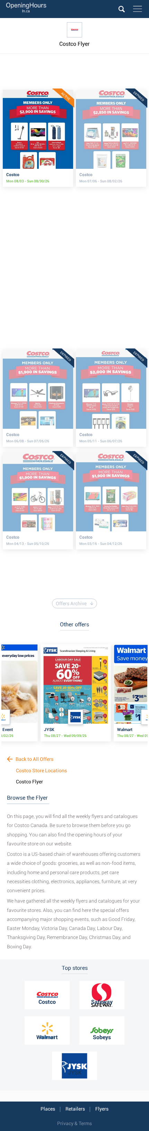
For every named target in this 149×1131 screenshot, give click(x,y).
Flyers (101, 1109)
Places (48, 1109)
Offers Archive (71, 603)
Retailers (75, 1109)
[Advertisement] (75, 75)
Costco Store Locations (41, 770)
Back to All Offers (34, 759)
